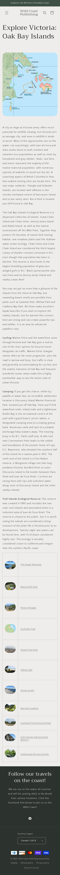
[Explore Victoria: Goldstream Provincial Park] (10, 757)
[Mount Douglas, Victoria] (10, 611)
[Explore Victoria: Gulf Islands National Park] (10, 741)
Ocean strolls (27, 690)
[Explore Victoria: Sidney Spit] (10, 672)
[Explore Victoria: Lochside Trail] (10, 632)
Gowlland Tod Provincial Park (35, 723)
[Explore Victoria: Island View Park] (10, 652)
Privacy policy (42, 863)
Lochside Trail (27, 629)
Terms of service (31, 868)
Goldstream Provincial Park (34, 754)
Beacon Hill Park (29, 586)
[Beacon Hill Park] (10, 590)
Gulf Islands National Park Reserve (34, 738)
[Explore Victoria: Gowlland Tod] (10, 725)
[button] (6, 12)
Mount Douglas (28, 607)
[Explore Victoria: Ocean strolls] (10, 694)
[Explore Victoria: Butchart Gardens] (10, 711)
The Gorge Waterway (31, 564)
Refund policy (27, 863)
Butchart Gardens (29, 708)
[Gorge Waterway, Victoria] (10, 569)
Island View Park (29, 649)
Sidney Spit (26, 669)
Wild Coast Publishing (28, 859)
